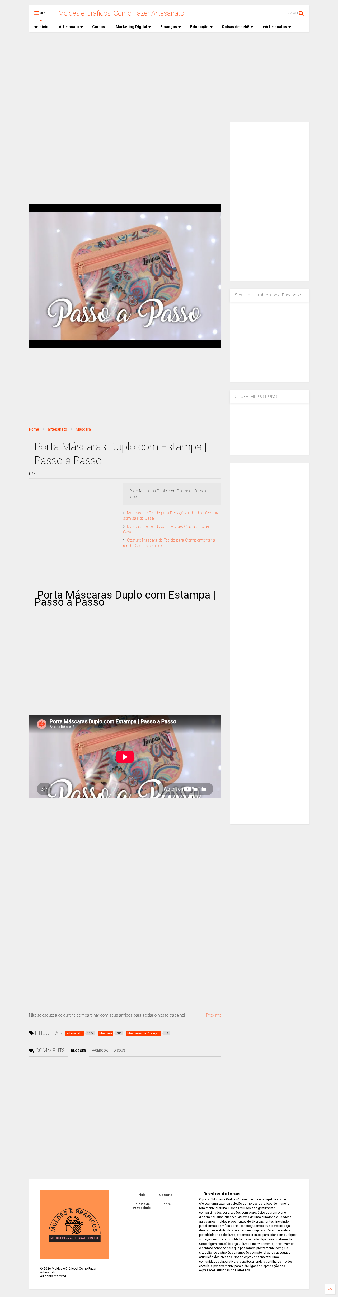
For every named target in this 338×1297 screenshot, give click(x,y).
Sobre (166, 1204)
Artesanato (69, 27)
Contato (166, 1195)
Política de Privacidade (142, 1206)
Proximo (213, 1015)
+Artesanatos (274, 27)
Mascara (83, 429)
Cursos (98, 27)
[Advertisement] (169, 77)
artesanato (57, 429)
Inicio (43, 27)
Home (34, 429)
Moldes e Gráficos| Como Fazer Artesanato (121, 13)
